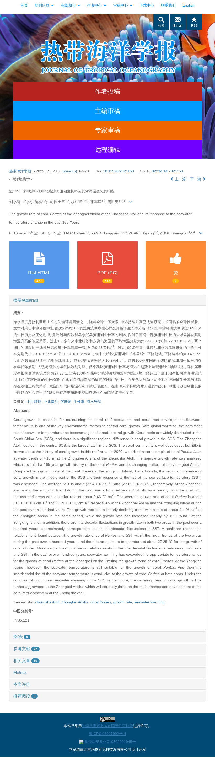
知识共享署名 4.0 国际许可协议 (107, 726)
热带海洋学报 (20, 171)
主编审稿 (107, 110)
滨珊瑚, (66, 401)
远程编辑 (107, 149)
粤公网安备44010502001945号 (110, 741)
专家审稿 (107, 130)
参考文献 (25, 648)
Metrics (20, 672)
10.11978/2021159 (118, 171)
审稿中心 (121, 5)
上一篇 (180, 179)
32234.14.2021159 (167, 171)
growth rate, (123, 602)
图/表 (20, 636)
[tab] (107, 300)
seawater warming (149, 602)
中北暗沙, (52, 401)
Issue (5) (69, 171)
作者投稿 (107, 91)
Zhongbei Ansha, (75, 602)
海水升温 (94, 401)
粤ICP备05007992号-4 (107, 734)
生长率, (80, 401)
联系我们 (168, 5)
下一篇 (196, 179)
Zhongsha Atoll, (48, 602)
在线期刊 (69, 5)
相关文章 (25, 660)
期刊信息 (42, 5)
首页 (24, 5)
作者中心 (95, 5)
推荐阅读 (24, 696)
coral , (101, 602)
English (188, 5)
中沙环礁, (35, 401)
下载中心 (146, 5)
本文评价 (21, 684)
